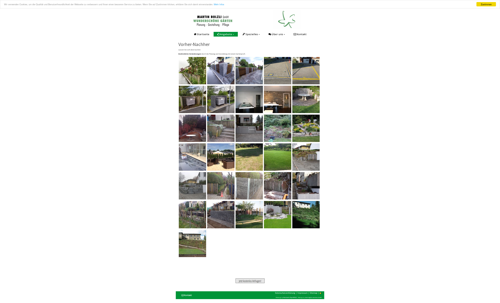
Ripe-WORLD (293, 297)
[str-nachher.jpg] (249, 70)
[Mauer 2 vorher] (277, 185)
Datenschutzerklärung (285, 293)
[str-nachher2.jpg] (221, 70)
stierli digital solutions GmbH (313, 297)
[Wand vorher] (306, 99)
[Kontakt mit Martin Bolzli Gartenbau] (213, 19)
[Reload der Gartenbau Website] (287, 19)
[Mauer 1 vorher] (192, 214)
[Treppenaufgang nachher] (249, 128)
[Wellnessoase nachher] (277, 99)
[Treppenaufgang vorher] (221, 128)
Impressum (302, 293)
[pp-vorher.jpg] (277, 70)
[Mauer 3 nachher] (249, 185)
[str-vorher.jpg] (192, 70)
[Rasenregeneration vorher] (249, 157)
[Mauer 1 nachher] (221, 214)
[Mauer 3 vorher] (221, 185)
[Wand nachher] (192, 128)
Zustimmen (486, 4)
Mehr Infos (219, 4)
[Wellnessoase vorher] (249, 99)
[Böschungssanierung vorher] (306, 214)
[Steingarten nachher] (306, 128)
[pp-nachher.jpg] (306, 70)
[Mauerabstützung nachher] (192, 185)
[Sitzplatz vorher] (192, 157)
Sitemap (313, 293)
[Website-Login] (321, 293)
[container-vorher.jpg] (192, 99)
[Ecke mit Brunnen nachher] (277, 214)
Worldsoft (286, 297)
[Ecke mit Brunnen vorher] (249, 214)
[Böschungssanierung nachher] (192, 243)
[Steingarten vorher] (277, 128)
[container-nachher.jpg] (221, 99)
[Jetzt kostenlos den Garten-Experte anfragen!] (250, 280)
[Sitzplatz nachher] (221, 157)
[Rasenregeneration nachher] (277, 157)
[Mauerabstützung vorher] (306, 157)
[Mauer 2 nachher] (306, 185)
